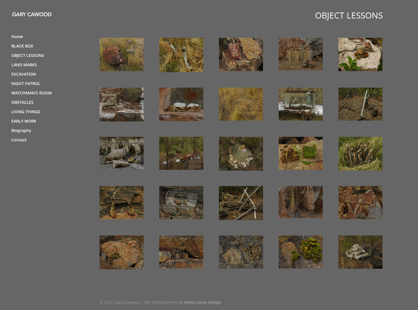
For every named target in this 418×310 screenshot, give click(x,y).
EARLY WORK (23, 121)
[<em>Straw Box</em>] (122, 69)
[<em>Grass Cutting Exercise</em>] (301, 216)
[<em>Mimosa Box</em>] (241, 69)
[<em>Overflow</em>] (241, 169)
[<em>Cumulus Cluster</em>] (181, 119)
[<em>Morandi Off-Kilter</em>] (181, 168)
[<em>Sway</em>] (360, 169)
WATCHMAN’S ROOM (31, 93)
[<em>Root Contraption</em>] (301, 68)
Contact (19, 140)
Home (17, 37)
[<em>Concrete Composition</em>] (122, 168)
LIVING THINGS (25, 112)
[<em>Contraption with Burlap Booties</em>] (122, 217)
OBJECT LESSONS (27, 55)
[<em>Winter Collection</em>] (241, 267)
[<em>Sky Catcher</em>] (181, 217)
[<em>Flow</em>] (181, 70)
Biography (21, 131)
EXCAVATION (23, 74)
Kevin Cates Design (202, 302)
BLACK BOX (22, 46)
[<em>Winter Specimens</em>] (181, 267)
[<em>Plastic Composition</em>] (122, 120)
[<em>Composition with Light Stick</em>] (360, 119)
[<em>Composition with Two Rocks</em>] (241, 119)
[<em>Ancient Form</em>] (360, 267)
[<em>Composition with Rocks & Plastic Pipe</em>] (241, 218)
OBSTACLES (22, 102)
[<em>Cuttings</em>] (301, 168)
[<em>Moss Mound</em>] (301, 267)
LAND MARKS (24, 65)
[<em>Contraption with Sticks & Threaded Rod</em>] (360, 217)
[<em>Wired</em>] (301, 119)
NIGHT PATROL (25, 84)
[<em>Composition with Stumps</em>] (360, 69)
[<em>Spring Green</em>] (122, 267)
